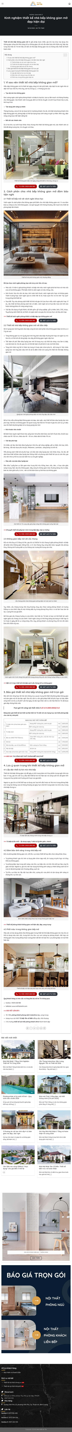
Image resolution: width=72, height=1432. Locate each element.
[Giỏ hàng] (69, 4)
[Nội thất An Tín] (36, 4)
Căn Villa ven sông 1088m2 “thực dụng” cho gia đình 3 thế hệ (15, 1167)
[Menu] (2, 3)
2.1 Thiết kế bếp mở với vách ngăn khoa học (23, 62)
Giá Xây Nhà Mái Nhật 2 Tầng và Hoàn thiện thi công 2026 (53, 1132)
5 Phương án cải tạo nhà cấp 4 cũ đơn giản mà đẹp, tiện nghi (17, 1132)
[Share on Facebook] (30, 1028)
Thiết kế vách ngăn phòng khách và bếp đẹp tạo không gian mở (29, 316)
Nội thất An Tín (33, 713)
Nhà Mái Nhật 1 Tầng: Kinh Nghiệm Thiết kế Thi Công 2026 (16, 1062)
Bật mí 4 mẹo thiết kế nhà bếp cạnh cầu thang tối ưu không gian (29, 683)
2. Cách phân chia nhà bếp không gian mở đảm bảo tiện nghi (26, 60)
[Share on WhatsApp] (27, 1028)
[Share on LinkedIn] (44, 1028)
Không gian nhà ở (36, 14)
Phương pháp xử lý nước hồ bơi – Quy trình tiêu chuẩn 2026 (17, 1097)
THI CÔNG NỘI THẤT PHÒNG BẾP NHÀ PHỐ (28, 756)
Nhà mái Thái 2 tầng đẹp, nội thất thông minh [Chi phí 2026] (52, 1097)
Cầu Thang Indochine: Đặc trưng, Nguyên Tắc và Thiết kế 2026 (51, 1062)
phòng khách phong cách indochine (24, 1015)
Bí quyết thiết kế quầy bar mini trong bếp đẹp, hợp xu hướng (27, 530)
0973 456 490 (13, 1413)
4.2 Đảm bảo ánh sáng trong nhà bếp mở (22, 75)
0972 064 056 (13, 1417)
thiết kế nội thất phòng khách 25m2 (26, 1022)
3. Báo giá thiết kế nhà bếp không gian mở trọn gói (23, 68)
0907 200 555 (13, 1422)
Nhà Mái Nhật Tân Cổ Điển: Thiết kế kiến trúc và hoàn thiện (52, 1167)
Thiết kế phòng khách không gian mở (19, 924)
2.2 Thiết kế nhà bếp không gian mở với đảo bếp (24, 64)
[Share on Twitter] (34, 1028)
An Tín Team (40, 28)
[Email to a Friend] (37, 1028)
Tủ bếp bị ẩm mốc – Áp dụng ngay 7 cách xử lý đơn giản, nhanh (28, 841)
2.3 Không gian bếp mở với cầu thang (21, 66)
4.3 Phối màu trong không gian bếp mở (21, 77)
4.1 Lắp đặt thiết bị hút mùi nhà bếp (20, 73)
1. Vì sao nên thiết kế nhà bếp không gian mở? (21, 58)
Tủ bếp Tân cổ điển (26, 1018)
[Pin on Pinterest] (41, 1028)
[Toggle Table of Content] (64, 55)
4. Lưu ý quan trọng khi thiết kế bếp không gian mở (22, 71)
